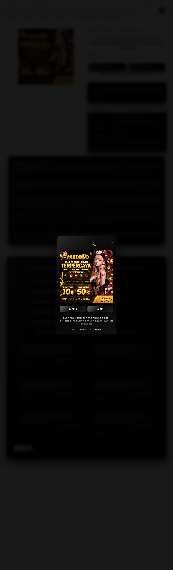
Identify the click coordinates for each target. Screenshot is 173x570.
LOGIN (100, 309)
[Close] (112, 240)
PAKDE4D (97, 329)
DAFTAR (73, 309)
